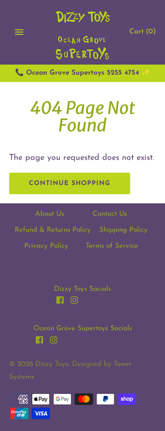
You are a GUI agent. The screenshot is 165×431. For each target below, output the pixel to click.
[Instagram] (74, 302)
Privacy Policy (46, 246)
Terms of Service (112, 246)
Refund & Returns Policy (53, 230)
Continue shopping (69, 183)
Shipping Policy (123, 230)
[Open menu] (19, 32)
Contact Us (110, 214)
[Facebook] (60, 302)
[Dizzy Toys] (82, 32)
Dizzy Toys (51, 364)
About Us (49, 214)
